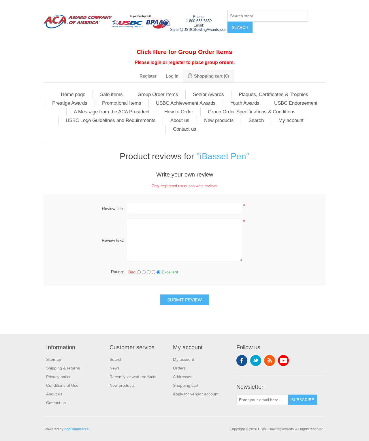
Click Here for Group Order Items (184, 51)
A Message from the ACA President (112, 112)
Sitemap (53, 359)
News (115, 368)
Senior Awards (208, 94)
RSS (269, 360)
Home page (73, 94)
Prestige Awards (69, 103)
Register (148, 76)
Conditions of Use (62, 385)
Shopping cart (185, 385)
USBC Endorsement (295, 103)
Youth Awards (244, 103)
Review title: (113, 208)
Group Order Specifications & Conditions (251, 112)
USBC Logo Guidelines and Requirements (111, 120)
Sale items (111, 94)
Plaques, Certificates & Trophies (273, 94)
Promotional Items (121, 103)
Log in (172, 76)
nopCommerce (76, 429)
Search (256, 120)
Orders (179, 368)
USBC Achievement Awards (186, 103)
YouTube (283, 360)
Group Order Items (158, 94)
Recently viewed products (133, 376)
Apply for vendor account (196, 394)
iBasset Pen (223, 156)
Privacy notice (58, 376)
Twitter (255, 360)
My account (291, 120)
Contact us (184, 129)
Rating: (117, 271)
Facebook (241, 360)
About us (179, 120)
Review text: (113, 240)
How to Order (178, 112)
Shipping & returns (63, 368)
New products (219, 120)
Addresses (182, 376)
